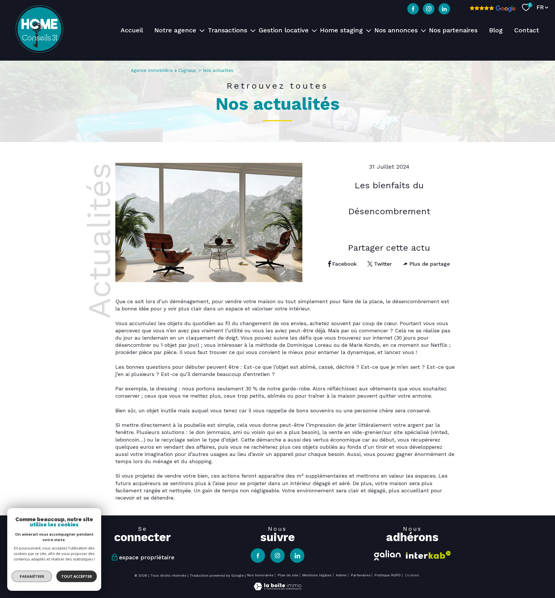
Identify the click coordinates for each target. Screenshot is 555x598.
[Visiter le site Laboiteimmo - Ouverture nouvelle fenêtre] (277, 588)
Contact (526, 30)
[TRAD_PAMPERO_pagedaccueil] (39, 51)
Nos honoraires (260, 575)
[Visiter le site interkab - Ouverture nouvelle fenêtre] (428, 555)
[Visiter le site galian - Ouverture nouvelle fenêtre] (387, 554)
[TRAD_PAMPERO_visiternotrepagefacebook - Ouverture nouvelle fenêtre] (413, 9)
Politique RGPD (388, 575)
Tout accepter (76, 576)
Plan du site (288, 575)
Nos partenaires (453, 30)
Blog (496, 30)
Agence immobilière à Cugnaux (163, 70)
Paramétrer (32, 576)
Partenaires (361, 575)
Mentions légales (317, 575)
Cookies (412, 575)
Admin (341, 575)
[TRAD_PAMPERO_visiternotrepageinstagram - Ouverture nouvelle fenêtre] (428, 9)
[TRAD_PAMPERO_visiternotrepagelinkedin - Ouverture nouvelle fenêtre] (444, 9)
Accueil (132, 30)
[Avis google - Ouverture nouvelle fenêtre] (493, 9)
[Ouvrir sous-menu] (202, 30)
